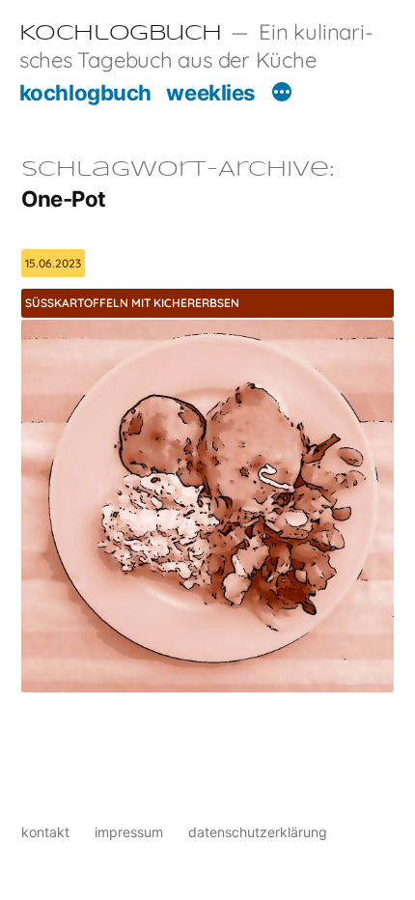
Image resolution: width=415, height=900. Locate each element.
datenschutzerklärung (257, 832)
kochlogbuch (85, 92)
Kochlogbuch (120, 33)
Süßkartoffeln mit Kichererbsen (132, 302)
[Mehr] (281, 94)
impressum (129, 832)
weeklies (210, 92)
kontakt (45, 832)
